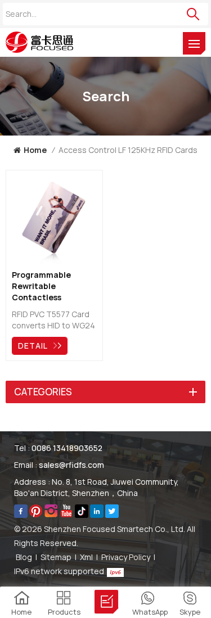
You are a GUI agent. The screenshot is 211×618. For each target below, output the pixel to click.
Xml (86, 557)
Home (35, 150)
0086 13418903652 (67, 448)
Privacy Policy (125, 557)
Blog (24, 557)
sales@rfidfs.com (71, 464)
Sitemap (56, 557)
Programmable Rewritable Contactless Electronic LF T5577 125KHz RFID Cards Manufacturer (50, 286)
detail (33, 345)
